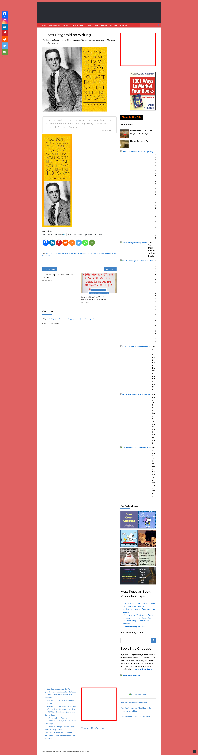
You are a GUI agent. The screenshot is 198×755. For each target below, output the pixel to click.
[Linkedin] (52, 243)
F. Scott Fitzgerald (52, 253)
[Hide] (2, 57)
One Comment (85, 302)
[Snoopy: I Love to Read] (129, 539)
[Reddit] (65, 243)
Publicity (65, 25)
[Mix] (72, 243)
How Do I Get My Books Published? (133, 702)
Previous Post (51, 269)
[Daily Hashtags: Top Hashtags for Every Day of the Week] (129, 557)
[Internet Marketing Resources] (129, 576)
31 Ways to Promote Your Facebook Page (139, 603)
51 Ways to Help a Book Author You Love (60, 709)
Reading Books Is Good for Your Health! (135, 716)
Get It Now (113, 25)
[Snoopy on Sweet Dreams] (147, 520)
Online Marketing (77, 25)
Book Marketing (54, 25)
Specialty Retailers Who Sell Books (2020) (60, 692)
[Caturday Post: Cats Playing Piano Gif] (147, 539)
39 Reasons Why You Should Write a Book (60, 706)
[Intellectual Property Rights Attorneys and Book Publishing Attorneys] (147, 576)
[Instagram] (5, 21)
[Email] (92, 243)
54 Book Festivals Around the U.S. (57, 689)
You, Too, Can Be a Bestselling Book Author (153, 368)
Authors (104, 25)
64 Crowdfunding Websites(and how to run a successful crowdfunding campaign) (139, 609)
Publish (88, 25)
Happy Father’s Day (139, 141)
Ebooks (96, 25)
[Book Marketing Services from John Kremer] (129, 520)
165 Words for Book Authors (55, 718)
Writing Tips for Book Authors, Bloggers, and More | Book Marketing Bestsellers (74, 319)
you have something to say (95, 253)
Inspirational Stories (98, 290)
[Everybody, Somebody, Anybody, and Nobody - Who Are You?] (147, 557)
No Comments (47, 280)
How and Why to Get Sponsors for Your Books (153, 472)
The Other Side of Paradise (67, 253)
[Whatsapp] (85, 243)
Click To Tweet (106, 130)
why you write (81, 253)
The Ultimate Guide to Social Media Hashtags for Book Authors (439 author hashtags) (59, 735)
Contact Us (123, 25)
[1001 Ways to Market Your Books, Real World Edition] (143, 110)
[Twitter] (79, 243)
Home (44, 25)
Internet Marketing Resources (134, 626)
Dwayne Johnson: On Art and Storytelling (155, 194)
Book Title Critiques (143, 669)
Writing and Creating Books (98, 293)
